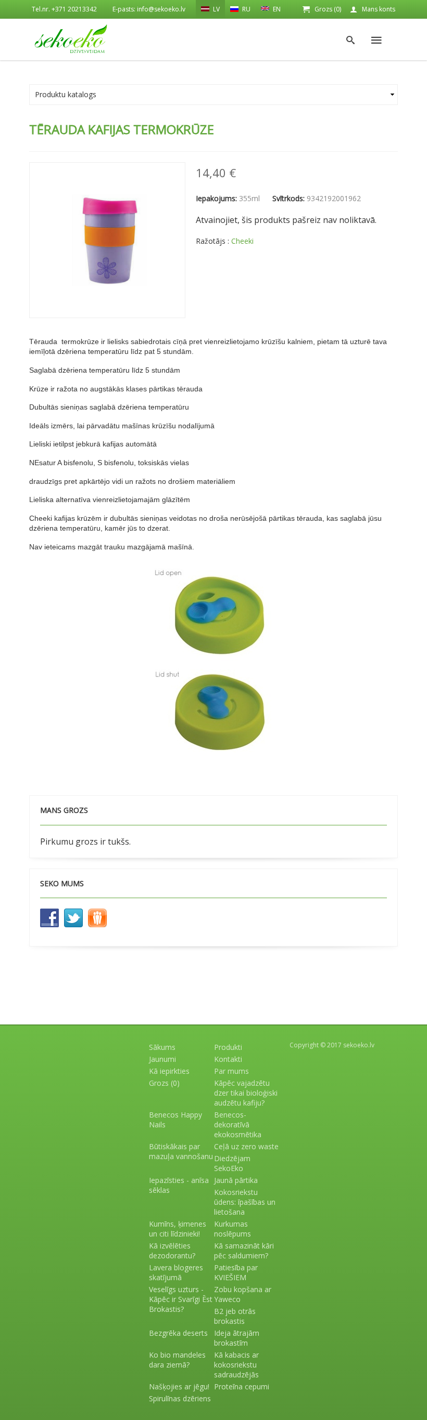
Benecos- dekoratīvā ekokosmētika (237, 1124)
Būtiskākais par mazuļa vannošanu (181, 1151)
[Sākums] (70, 39)
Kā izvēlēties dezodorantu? (172, 1250)
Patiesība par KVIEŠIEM (236, 1272)
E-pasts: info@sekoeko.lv (148, 9)
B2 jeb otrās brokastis (235, 1316)
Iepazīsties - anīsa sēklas (179, 1185)
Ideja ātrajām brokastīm (236, 1338)
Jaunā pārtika (236, 1180)
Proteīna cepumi (241, 1386)
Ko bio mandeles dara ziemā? (177, 1360)
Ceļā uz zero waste (246, 1146)
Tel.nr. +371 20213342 (64, 9)
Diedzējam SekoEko (232, 1163)
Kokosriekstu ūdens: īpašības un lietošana (244, 1202)
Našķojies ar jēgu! (179, 1386)
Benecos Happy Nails (175, 1119)
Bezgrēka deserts (178, 1333)
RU (245, 9)
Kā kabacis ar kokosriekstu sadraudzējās (236, 1364)
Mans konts (378, 9)
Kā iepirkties (169, 1071)
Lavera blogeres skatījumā (176, 1272)
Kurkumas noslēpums (232, 1229)
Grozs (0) (328, 9)
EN (276, 9)
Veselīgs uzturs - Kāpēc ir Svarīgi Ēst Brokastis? (180, 1299)
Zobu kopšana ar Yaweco (242, 1294)
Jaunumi (162, 1059)
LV (215, 9)
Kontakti (228, 1059)
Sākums (162, 1047)
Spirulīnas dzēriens (180, 1398)
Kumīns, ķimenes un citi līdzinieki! (177, 1229)
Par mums (231, 1071)
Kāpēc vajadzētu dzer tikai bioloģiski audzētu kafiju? (246, 1093)
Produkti (228, 1047)
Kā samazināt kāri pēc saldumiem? (244, 1250)
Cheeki (242, 241)
